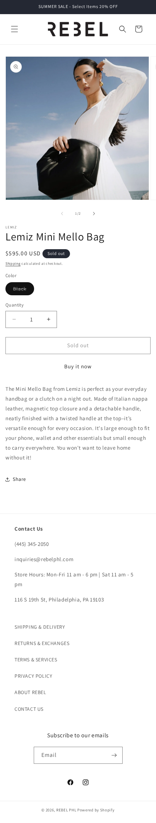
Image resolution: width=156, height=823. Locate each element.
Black (23, 290)
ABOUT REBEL (30, 692)
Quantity (14, 305)
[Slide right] (94, 214)
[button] (14, 29)
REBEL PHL (66, 809)
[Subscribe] (114, 755)
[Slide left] (62, 214)
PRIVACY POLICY (33, 676)
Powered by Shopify (96, 809)
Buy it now (78, 366)
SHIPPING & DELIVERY (40, 627)
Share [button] (19, 479)
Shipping (13, 263)
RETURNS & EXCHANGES (42, 643)
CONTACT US (29, 709)
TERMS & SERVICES (36, 659)
